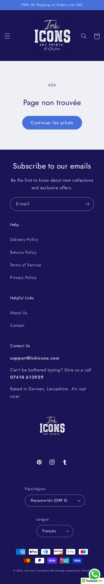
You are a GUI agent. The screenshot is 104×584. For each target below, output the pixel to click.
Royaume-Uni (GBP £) (49, 500)
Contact (17, 325)
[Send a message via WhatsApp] (94, 574)
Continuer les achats (52, 123)
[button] (7, 36)
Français (49, 531)
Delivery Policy (24, 239)
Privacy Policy (23, 277)
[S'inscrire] (87, 204)
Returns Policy (23, 252)
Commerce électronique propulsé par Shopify (63, 570)
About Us (18, 313)
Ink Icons (30, 570)
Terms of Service (25, 265)
